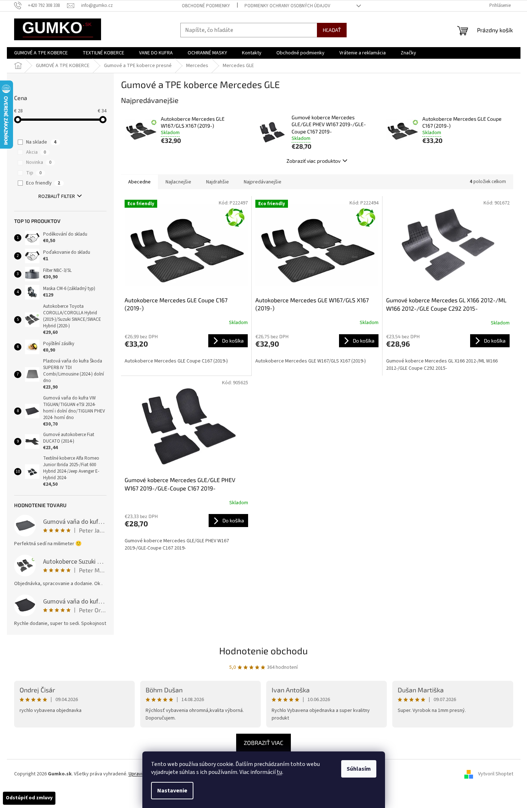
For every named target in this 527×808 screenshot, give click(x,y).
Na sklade (41, 142)
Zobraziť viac (263, 742)
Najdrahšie (217, 182)
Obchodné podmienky (206, 6)
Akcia (36, 152)
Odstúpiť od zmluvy (29, 797)
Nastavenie (172, 791)
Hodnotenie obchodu (263, 650)
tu (279, 772)
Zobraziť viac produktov (313, 161)
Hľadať (332, 30)
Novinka (38, 162)
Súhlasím (359, 769)
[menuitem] (41, 53)
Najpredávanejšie (262, 182)
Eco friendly (43, 183)
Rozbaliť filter (56, 196)
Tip (34, 173)
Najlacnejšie (178, 182)
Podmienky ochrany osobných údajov (287, 6)
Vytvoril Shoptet (495, 774)
